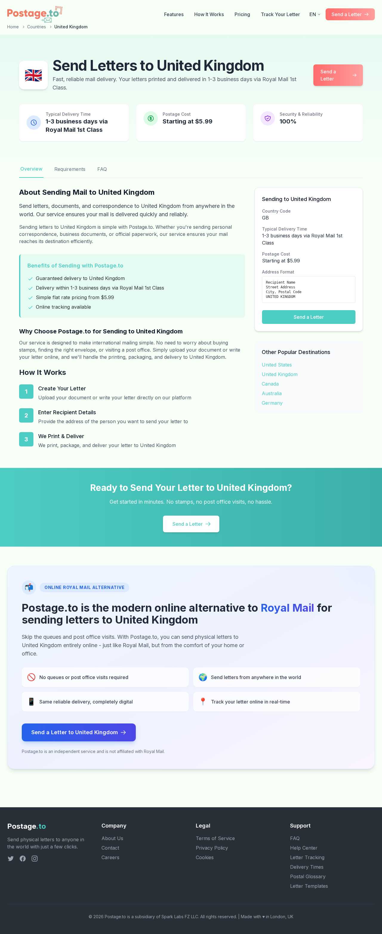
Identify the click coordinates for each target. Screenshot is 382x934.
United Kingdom (280, 374)
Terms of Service (215, 838)
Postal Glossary (308, 876)
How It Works (209, 14)
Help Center (304, 848)
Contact (110, 848)
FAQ (102, 169)
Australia (272, 393)
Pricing (242, 14)
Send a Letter (328, 75)
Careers (110, 857)
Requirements (69, 169)
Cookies (205, 857)
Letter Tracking (307, 857)
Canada (270, 384)
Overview (31, 169)
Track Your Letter (280, 14)
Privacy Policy (212, 848)
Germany (272, 403)
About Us (112, 838)
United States (277, 365)
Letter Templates (309, 886)
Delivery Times (307, 867)
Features (174, 14)
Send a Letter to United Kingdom (74, 732)
